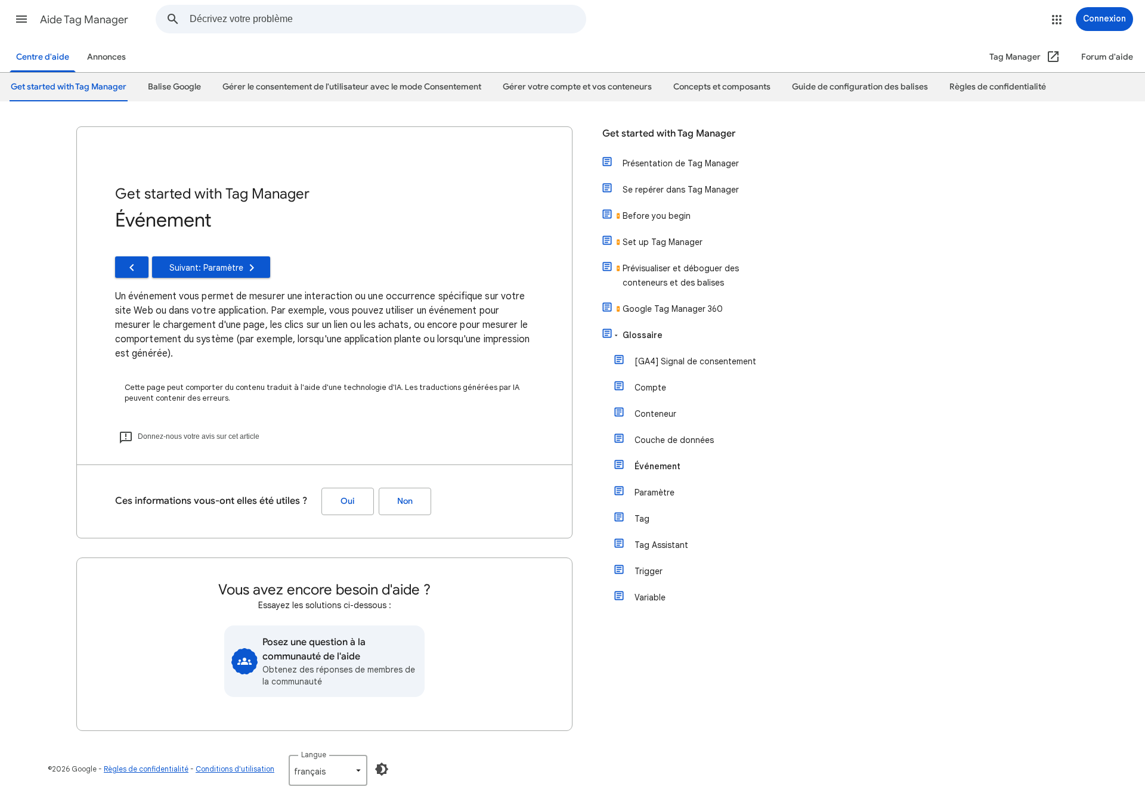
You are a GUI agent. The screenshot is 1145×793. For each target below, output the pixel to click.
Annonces (106, 57)
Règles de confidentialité (146, 768)
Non (405, 501)
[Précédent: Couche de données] (131, 267)
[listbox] (328, 770)
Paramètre (654, 492)
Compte (650, 387)
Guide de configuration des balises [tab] (860, 87)
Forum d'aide (1107, 57)
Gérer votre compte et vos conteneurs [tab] (577, 87)
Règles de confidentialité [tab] (997, 87)
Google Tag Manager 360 (673, 308)
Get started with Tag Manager (668, 134)
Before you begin (657, 215)
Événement (657, 466)
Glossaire (643, 335)
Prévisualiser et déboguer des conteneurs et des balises (681, 275)
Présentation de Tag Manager (681, 163)
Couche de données (674, 440)
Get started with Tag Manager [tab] (68, 87)
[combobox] (388, 19)
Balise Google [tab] (174, 87)
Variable (650, 597)
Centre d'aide (42, 57)
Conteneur (655, 413)
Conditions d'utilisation (235, 768)
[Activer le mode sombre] (381, 769)
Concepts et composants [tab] (721, 87)
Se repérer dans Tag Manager (681, 189)
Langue (313, 754)
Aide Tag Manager (84, 19)
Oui (348, 501)
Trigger (649, 571)
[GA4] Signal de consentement (695, 361)
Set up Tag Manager (663, 242)
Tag (642, 518)
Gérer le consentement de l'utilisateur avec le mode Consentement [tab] (351, 87)
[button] (21, 19)
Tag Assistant (661, 545)
